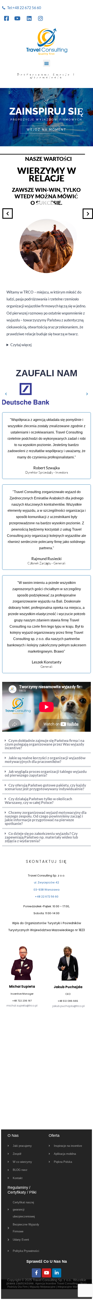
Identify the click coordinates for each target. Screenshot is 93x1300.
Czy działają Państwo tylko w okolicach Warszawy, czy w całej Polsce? (38, 801)
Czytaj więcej (21, 344)
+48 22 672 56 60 (46, 896)
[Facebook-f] (36, 1272)
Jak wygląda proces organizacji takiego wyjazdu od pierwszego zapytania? (46, 773)
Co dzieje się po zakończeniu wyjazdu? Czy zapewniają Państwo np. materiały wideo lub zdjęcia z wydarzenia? (41, 837)
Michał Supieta (22, 986)
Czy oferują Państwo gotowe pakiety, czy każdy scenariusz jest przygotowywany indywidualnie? (45, 787)
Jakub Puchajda (68, 987)
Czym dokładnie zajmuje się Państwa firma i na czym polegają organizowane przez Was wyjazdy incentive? (44, 744)
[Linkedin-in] (56, 1272)
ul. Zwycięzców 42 (46, 882)
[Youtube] (46, 1272)
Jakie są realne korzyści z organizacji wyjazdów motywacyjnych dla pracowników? (45, 760)
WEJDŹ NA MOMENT (46, 129)
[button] (46, 63)
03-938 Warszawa (46, 890)
